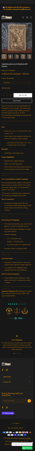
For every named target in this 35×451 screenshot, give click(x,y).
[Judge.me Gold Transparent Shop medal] (9, 311)
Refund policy (8, 441)
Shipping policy (8, 444)
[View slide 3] (18, 353)
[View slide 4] (20, 353)
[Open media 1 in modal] (29, 25)
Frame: (8, 78)
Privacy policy (16, 441)
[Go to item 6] (23, 56)
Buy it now (17, 101)
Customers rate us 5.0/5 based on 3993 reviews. (15, 65)
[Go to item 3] (10, 56)
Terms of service (24, 441)
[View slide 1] (14, 353)
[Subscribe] (29, 400)
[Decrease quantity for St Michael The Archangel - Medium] (3, 95)
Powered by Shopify (25, 438)
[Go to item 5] (16, 56)
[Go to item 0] (4, 56)
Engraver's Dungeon (8, 70)
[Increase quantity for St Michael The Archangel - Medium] (10, 95)
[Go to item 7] (29, 56)
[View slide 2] (16, 353)
